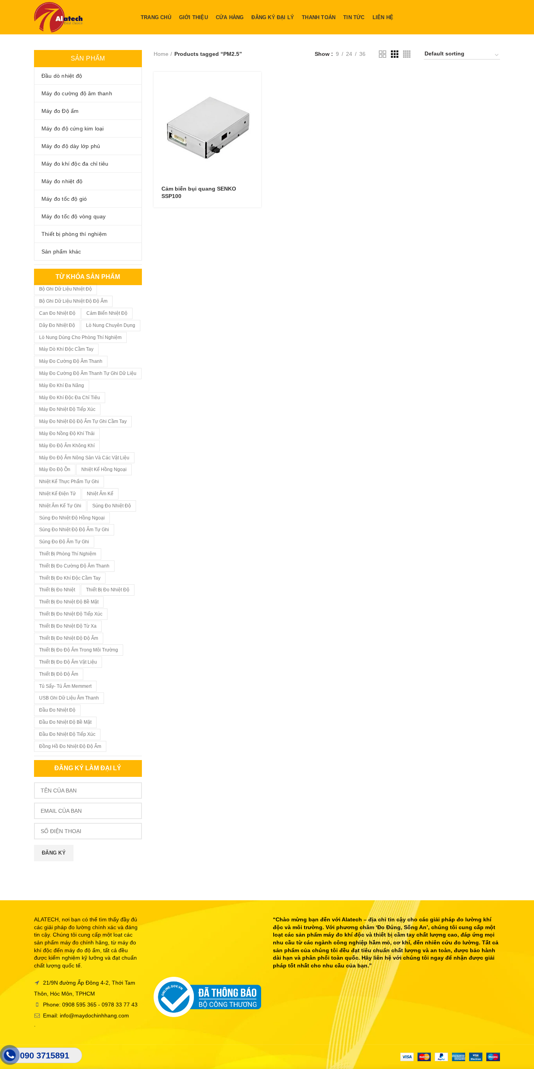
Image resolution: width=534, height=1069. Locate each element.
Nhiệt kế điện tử (57, 493)
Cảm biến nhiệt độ (106, 313)
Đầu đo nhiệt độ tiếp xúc (67, 734)
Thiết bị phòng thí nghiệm (67, 554)
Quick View (255, 102)
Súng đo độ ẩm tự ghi (64, 541)
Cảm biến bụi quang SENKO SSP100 (198, 192)
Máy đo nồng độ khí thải (67, 433)
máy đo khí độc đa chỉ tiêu (69, 397)
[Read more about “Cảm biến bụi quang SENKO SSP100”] (255, 84)
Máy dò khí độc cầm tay (66, 349)
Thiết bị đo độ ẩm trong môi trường (78, 650)
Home (161, 54)
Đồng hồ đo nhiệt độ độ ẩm (70, 746)
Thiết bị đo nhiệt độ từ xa (68, 626)
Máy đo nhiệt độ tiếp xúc (67, 409)
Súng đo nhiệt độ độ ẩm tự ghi (74, 529)
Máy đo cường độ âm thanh (70, 361)
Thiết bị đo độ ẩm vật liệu (68, 662)
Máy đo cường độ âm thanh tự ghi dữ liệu (87, 373)
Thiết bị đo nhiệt (57, 590)
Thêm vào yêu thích (255, 119)
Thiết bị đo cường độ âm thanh (74, 566)
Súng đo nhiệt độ (111, 506)
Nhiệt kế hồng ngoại (104, 469)
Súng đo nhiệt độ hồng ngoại (72, 518)
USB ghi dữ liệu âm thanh (69, 698)
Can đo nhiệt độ (57, 313)
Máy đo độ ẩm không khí (67, 445)
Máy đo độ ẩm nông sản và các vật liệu (84, 457)
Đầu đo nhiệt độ (57, 710)
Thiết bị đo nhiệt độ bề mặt (69, 602)
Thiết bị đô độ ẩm (58, 674)
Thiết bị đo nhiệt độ (107, 590)
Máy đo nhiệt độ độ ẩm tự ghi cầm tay (83, 421)
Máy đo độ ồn (54, 469)
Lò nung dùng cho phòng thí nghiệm (80, 337)
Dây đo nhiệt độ (57, 325)
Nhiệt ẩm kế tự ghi (60, 506)
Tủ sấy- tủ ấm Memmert (65, 686)
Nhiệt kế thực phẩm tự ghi (69, 481)
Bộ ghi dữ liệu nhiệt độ (65, 289)
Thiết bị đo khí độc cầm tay (69, 578)
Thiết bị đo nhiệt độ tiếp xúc (70, 614)
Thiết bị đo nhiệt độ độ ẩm (68, 638)
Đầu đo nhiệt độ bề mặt (65, 722)
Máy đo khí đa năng (61, 385)
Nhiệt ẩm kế (100, 493)
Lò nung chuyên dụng (110, 325)
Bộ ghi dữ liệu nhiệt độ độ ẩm (73, 301)
